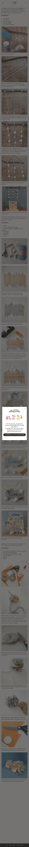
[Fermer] (25, 408)
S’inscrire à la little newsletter (14, 434)
